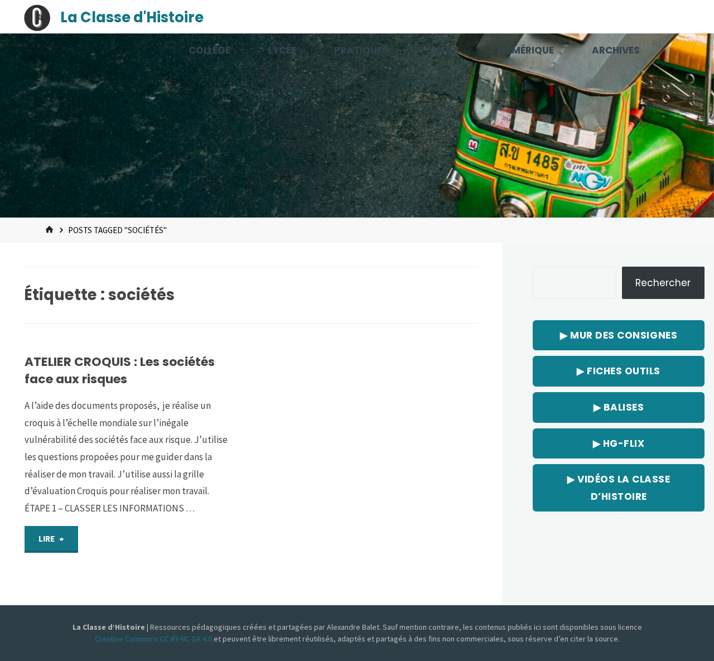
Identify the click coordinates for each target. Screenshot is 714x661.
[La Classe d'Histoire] (37, 17)
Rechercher (663, 283)
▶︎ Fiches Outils (618, 371)
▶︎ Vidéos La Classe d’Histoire (618, 487)
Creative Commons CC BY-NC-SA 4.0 (154, 639)
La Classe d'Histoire (132, 17)
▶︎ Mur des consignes (618, 335)
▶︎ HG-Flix (619, 443)
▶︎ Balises (619, 407)
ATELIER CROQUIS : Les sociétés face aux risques (120, 370)
